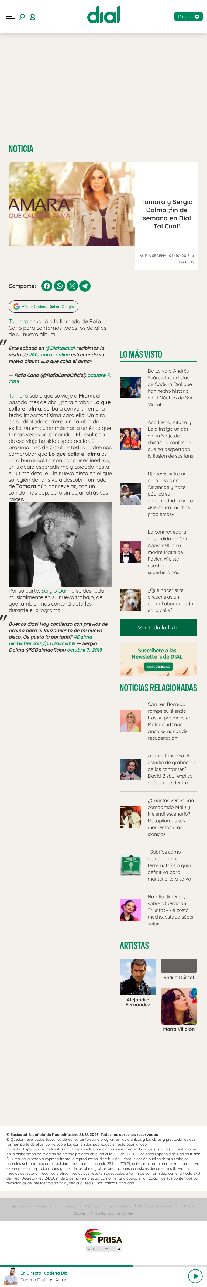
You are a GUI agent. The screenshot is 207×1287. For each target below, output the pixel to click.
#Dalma (82, 637)
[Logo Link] (103, 14)
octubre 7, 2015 (84, 650)
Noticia (21, 148)
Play (195, 1276)
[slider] (103, 1266)
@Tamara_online (49, 355)
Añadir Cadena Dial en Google (48, 306)
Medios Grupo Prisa (103, 1249)
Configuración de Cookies (114, 1213)
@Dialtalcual (60, 348)
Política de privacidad (155, 1206)
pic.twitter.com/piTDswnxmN (42, 643)
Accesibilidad (120, 1206)
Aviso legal (92, 1206)
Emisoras (68, 1206)
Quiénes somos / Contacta (31, 1206)
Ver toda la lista (158, 627)
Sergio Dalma (58, 590)
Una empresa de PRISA (103, 1235)
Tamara (18, 321)
